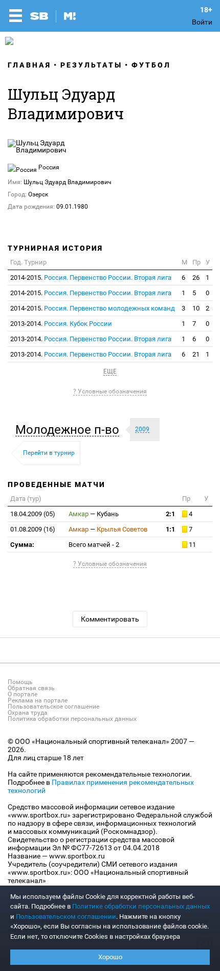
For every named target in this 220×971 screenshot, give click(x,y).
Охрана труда (28, 713)
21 (196, 354)
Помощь (20, 682)
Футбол (151, 65)
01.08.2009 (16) (32, 529)
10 (196, 308)
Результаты (91, 65)
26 (196, 277)
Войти (202, 22)
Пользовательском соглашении (66, 916)
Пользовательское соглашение (53, 706)
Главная (29, 65)
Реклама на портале (38, 700)
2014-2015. (90, 277)
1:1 (170, 529)
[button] (69, 430)
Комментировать (110, 619)
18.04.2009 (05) (32, 514)
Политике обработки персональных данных (141, 906)
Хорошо (110, 957)
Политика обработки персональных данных (72, 719)
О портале (22, 694)
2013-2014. (61, 323)
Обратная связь (31, 688)
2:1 (170, 514)
